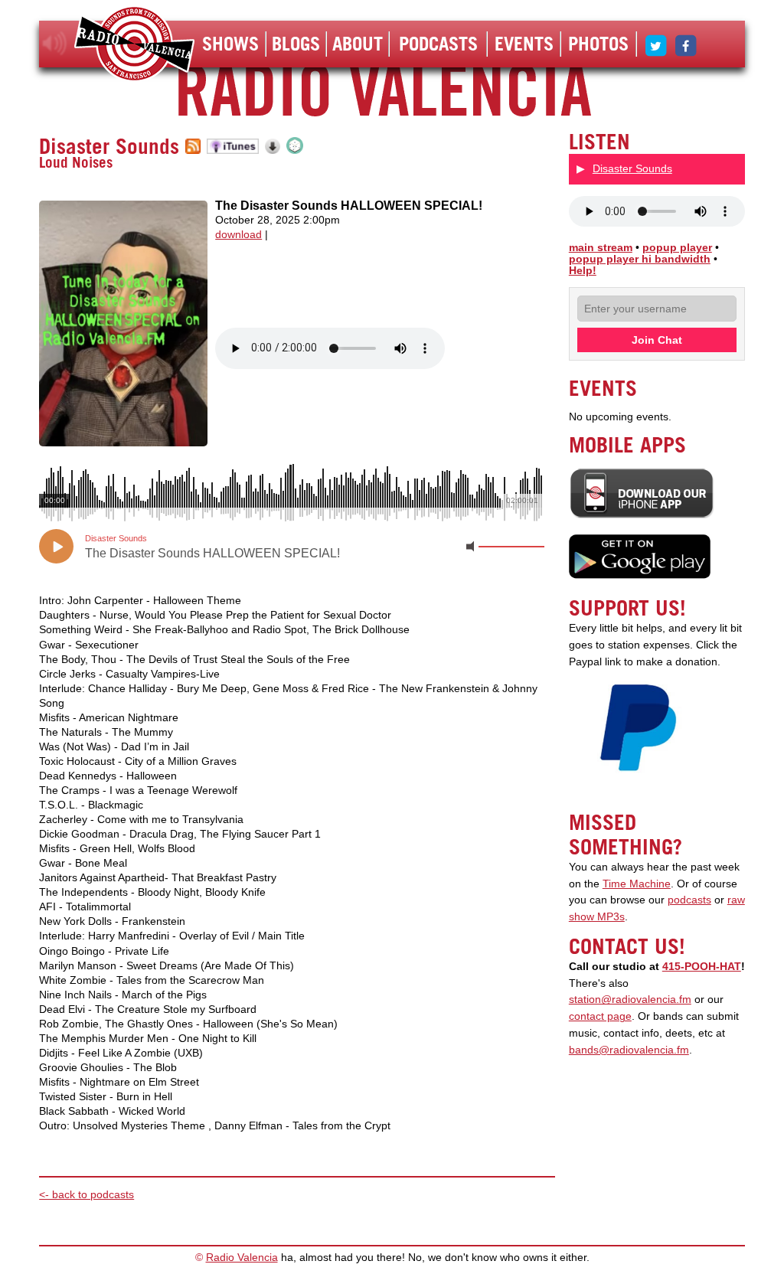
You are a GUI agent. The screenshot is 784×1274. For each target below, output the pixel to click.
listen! (54, 44)
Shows (230, 43)
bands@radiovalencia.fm (629, 1050)
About (357, 43)
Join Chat (657, 340)
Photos (598, 43)
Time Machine (637, 884)
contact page (600, 1016)
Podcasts (438, 43)
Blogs (296, 43)
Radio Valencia (242, 1257)
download (238, 234)
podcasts (689, 900)
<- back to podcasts (86, 1194)
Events (524, 43)
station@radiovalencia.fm (630, 999)
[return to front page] (134, 45)
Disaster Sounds (109, 146)
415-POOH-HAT (701, 966)
